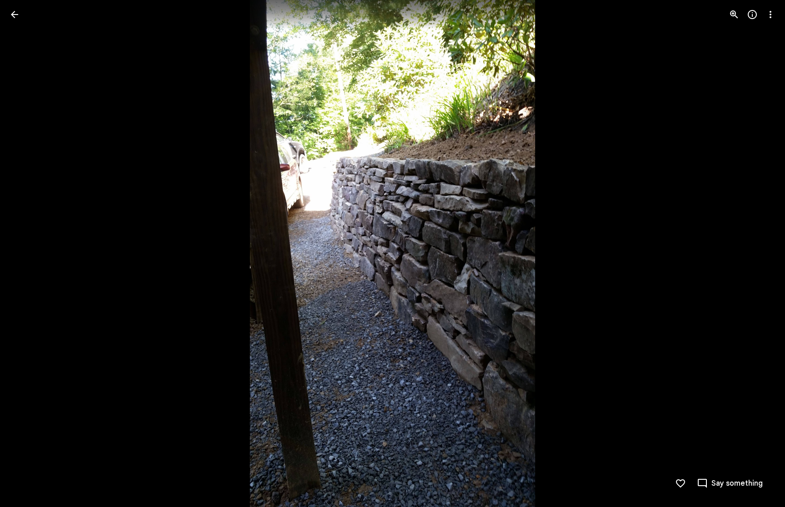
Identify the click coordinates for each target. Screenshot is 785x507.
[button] (25, 253)
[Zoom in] (734, 14)
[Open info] (752, 14)
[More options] (770, 14)
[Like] (680, 483)
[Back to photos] (14, 14)
